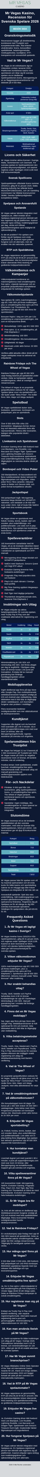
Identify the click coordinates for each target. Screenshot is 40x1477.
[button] (36, 1253)
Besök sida (20, 29)
